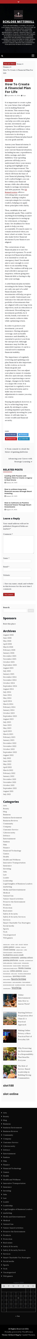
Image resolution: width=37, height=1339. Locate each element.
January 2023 (8, 740)
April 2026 (7, 644)
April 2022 (7, 767)
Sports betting (18, 979)
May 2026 (7, 641)
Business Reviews (10, 820)
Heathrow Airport (17, 963)
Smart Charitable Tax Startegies (16, 923)
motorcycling (6, 971)
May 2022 (7, 764)
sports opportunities (16, 982)
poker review (14, 973)
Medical (6, 893)
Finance (9, 80)
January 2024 (8, 710)
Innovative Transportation (14, 863)
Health (6, 857)
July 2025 (7, 671)
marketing (7, 887)
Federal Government (7, 952)
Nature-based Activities (13, 899)
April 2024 (7, 701)
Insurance (7, 866)
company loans (19, 949)
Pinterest (11, 438)
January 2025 (8, 674)
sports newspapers (7, 982)
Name (6, 558)
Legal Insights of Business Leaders (17, 884)
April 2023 (7, 731)
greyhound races (29, 960)
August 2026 (8, 635)
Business (7, 814)
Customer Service (10, 829)
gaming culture (26, 957)
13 (18, 1298)
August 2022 (8, 755)
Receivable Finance (7, 976)
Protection (7, 908)
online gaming (16, 971)
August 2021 (8, 791)
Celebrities (17, 947)
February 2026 (9, 650)
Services (6, 920)
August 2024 (8, 689)
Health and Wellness (11, 860)
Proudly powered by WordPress (18, 1332)
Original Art (25, 971)
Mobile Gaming (24, 968)
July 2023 (7, 722)
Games (6, 854)
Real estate (7, 911)
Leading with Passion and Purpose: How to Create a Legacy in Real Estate (18, 478)
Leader (6, 878)
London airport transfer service (10, 968)
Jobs (5, 872)
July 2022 (7, 758)
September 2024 (10, 686)
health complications (7, 963)
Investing (7, 869)
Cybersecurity (9, 832)
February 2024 (9, 707)
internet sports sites (7, 965)
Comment (8, 534)
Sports (6, 929)
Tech (5, 932)
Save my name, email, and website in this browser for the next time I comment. (18, 586)
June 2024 (7, 695)
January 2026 (8, 653)
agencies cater (6, 944)
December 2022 (9, 743)
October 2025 (9, 662)
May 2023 (7, 728)
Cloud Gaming (9, 949)
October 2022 (9, 749)
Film (5, 845)
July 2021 (7, 794)
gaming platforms (10, 960)
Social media (8, 926)
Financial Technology (12, 851)
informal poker (25, 963)
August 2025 (8, 668)
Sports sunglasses (26, 982)
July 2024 (7, 692)
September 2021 (10, 788)
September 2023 (10, 716)
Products (7, 905)
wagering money (7, 988)
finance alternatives (17, 952)
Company (7, 826)
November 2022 (9, 746)
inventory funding (17, 965)
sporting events (19, 976)
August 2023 (8, 719)
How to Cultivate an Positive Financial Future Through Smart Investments (17, 505)
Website (6, 575)
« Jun (17, 1316)
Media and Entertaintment (14, 890)
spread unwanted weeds (8, 985)
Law (5, 875)
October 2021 (8, 785)
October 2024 (9, 683)
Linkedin (24, 438)
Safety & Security (10, 914)
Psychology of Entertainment (24, 973)
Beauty (6, 808)
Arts (5, 805)
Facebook (11, 434)
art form (12, 944)
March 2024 (8, 704)
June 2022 (7, 761)
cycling (25, 949)
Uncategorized (9, 935)
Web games (8, 938)
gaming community (11, 957)
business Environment (12, 817)
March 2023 (8, 734)
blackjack (26, 944)
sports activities (6, 979)
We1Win (16, 987)
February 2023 (9, 737)
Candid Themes (28, 1335)
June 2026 (7, 638)
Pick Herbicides (6, 973)
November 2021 (9, 782)
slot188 (8, 1085)
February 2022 (9, 773)
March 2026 (8, 647)
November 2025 (9, 659)
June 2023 (7, 725)
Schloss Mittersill (18, 21)
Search (6, 607)
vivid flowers (29, 985)
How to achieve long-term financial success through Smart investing (18, 491)
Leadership (8, 881)
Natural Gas (8, 896)
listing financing (25, 965)
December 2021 (9, 779)
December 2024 (9, 677)
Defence (6, 835)
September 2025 (10, 665)
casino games (8, 947)
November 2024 (9, 680)
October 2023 (9, 713)
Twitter (23, 434)
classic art (23, 947)
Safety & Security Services (14, 917)
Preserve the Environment (14, 902)
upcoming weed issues (20, 985)
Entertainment (9, 838)
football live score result (13, 955)
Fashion (6, 842)
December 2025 (9, 656)
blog (5, 811)
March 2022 (8, 770)
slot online (10, 1094)
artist (16, 944)
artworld (21, 944)
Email (6, 567)
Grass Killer (21, 960)
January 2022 (8, 776)
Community (8, 823)
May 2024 (7, 698)
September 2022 (10, 752)
